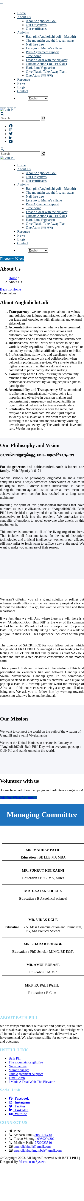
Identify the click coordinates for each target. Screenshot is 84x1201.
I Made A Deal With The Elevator (31, 1082)
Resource (23, 79)
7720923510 (43, 1142)
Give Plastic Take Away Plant (46, 71)
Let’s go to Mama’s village (44, 48)
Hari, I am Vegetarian (40, 68)
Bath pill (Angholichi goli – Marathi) (51, 36)
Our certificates (36, 29)
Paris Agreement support (42, 52)
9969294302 (45, 1139)
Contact (22, 91)
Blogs (21, 87)
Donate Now (12, 258)
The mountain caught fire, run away (50, 40)
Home (21, 13)
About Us (24, 17)
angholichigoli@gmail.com (32, 1146)
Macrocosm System (32, 1162)
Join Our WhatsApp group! (18, 797)
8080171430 (43, 1135)
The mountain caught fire (26, 1062)
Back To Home (10, 289)
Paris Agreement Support (26, 1074)
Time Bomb (17, 1078)
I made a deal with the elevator (46, 60)
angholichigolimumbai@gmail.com (38, 1150)
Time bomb (33, 56)
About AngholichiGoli (41, 21)
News (21, 83)
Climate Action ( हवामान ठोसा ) (46, 64)
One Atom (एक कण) (39, 75)
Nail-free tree (35, 44)
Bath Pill (14, 1058)
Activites (23, 32)
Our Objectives (36, 25)
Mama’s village (19, 1070)
